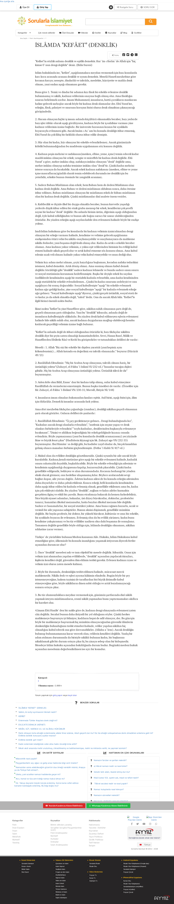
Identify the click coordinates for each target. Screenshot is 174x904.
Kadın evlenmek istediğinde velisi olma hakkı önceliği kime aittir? (47, 744)
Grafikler (138, 33)
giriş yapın (57, 695)
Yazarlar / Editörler (97, 828)
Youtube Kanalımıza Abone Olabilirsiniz (66, 805)
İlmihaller (55, 842)
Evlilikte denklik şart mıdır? (30, 740)
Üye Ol (25, 7)
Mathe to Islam (60, 895)
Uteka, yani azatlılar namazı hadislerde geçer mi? (38, 774)
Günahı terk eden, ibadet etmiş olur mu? (112, 772)
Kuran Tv (92, 878)
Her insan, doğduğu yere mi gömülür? (111, 801)
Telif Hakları (94, 842)
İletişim (92, 845)
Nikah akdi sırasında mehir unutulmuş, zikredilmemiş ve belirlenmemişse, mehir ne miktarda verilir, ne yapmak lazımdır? (72, 748)
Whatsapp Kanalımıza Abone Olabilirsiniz (110, 805)
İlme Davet (25, 872)
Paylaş (116, 55)
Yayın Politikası (95, 836)
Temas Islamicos (61, 889)
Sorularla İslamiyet (28, 863)
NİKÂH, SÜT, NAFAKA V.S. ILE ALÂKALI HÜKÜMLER (41, 729)
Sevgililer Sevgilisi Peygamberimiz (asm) (66, 829)
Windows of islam (61, 892)
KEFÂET (21, 716)
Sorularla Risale (94, 863)
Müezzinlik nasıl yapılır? (26, 758)
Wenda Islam (60, 886)
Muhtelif (16, 839)
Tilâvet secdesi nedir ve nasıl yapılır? (111, 783)
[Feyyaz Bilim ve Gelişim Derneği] (144, 833)
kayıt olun (72, 695)
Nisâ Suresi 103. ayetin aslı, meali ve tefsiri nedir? (116, 778)
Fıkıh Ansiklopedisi (36, 38)
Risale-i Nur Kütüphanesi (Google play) (136, 863)
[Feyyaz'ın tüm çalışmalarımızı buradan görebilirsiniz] (162, 898)
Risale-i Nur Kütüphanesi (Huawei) (134, 866)
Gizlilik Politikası (96, 839)
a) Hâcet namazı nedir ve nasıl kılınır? (111, 766)
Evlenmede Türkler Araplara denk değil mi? (37, 720)
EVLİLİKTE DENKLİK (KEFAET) (32, 724)
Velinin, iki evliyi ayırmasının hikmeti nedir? (37, 712)
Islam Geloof (60, 883)
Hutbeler (54, 839)
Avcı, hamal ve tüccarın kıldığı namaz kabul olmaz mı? (40, 779)
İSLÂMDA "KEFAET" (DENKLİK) (32, 708)
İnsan (14, 831)
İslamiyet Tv (93, 881)
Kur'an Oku (127, 881)
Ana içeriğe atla (7, 1)
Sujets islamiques (61, 897)
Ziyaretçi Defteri (96, 833)
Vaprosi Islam (60, 878)
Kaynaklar (93, 831)
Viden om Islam (61, 880)
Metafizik (16, 836)
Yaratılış (15, 842)
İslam (14, 833)
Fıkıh (14, 825)
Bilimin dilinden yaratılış (61, 825)
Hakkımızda (94, 825)
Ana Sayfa (23, 38)
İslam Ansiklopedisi (59, 845)
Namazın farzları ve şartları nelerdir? (110, 760)
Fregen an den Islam (62, 872)
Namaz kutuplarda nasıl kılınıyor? (109, 789)
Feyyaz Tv (93, 875)
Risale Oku (93, 866)
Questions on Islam (62, 863)
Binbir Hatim (25, 869)
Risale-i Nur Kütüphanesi (131, 883)
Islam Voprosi (60, 866)
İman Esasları (18, 828)
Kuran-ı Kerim (26, 866)
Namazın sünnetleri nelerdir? (107, 795)
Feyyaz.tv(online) (129, 889)
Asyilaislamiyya (61, 875)
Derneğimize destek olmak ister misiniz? (144, 838)
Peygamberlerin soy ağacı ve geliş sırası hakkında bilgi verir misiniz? (47, 763)
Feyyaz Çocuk (128, 872)
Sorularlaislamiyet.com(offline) (133, 886)
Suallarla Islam (60, 869)
